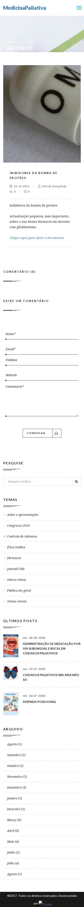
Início (11, 42)
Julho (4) (13, 863)
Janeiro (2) (14, 798)
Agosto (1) (14, 744)
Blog (30, 42)
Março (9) (14, 820)
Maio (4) (13, 841)
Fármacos (14, 558)
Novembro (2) (17, 776)
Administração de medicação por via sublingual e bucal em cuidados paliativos (52, 648)
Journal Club (16, 569)
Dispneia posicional (39, 702)
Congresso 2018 (18, 525)
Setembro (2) (16, 755)
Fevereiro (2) (16, 809)
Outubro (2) (15, 766)
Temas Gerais (17, 601)
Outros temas (16, 579)
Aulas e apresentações (23, 514)
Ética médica (16, 547)
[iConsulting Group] (45, 903)
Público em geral (19, 590)
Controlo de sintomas (22, 536)
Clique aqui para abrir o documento (37, 238)
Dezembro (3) (16, 787)
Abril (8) (13, 831)
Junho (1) (13, 852)
